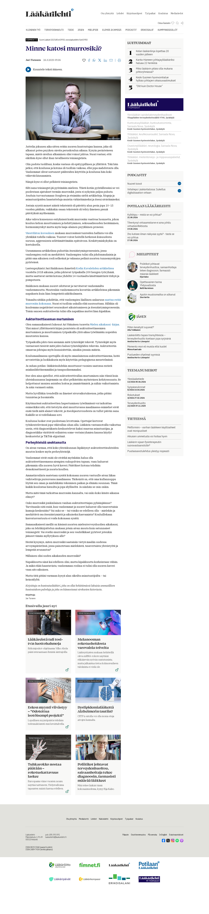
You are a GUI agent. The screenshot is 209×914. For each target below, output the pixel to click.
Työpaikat (150, 13)
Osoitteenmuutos (138, 834)
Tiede (71, 29)
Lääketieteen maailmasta (89, 681)
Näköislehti (103, 819)
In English (163, 834)
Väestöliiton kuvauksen (40, 233)
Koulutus (163, 13)
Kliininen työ (33, 29)
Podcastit (131, 29)
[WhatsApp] (94, 60)
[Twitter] (99, 60)
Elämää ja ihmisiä (111, 29)
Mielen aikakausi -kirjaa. (105, 324)
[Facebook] (89, 60)
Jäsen (81, 29)
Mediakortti (84, 819)
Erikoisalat (147, 29)
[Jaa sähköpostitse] (111, 60)
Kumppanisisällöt (168, 29)
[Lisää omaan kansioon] (84, 60)
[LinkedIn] (105, 60)
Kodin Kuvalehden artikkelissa (95, 268)
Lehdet (120, 13)
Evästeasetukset (176, 834)
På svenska (152, 834)
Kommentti (31, 40)
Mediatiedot (177, 13)
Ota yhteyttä (107, 13)
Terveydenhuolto (54, 29)
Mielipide (93, 29)
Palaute (126, 834)
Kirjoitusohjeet (134, 13)
